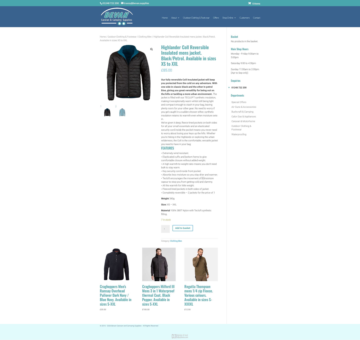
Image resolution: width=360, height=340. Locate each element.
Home (165, 18)
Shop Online (227, 18)
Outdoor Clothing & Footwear (196, 18)
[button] (151, 49)
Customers (244, 18)
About (174, 18)
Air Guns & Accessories (243, 107)
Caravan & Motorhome (243, 121)
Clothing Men (145, 36)
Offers (216, 18)
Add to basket (182, 228)
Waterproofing (238, 134)
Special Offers (238, 102)
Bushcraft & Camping (242, 111)
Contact (256, 18)
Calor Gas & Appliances (243, 116)
